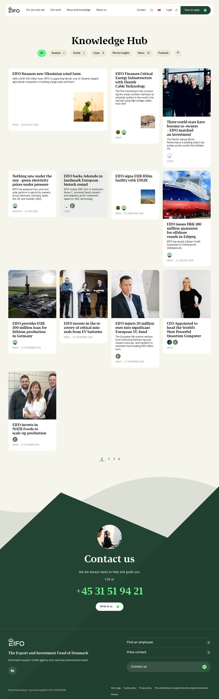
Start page (116, 688)
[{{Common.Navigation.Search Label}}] (151, 10)
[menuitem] (35, 10)
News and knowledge (78, 10)
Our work (56, 10)
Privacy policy (145, 688)
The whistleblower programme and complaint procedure (181, 688)
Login (169, 10)
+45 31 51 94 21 (109, 592)
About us (101, 10)
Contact (141, 10)
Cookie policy (130, 688)
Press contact (136, 652)
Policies (114, 695)
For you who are (35, 10)
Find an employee (140, 642)
